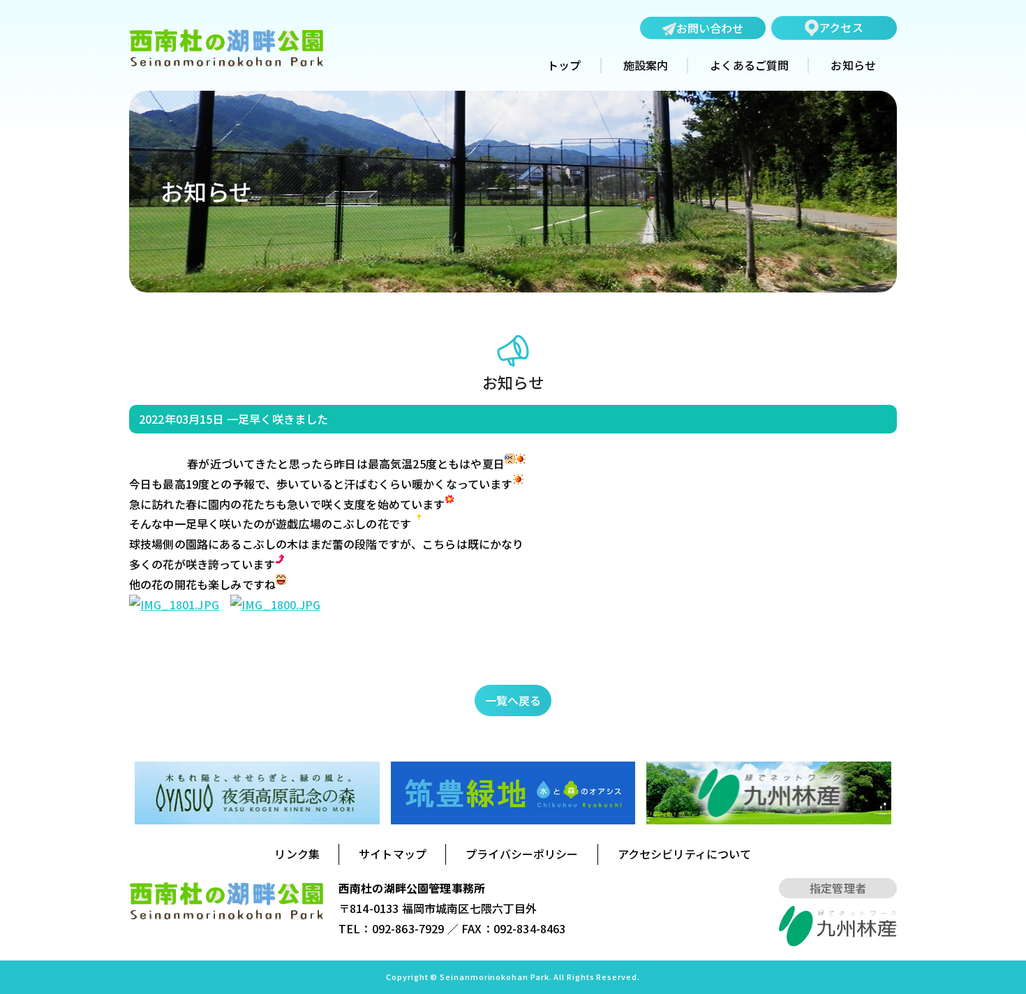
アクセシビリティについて (685, 853)
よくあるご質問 (749, 65)
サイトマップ (392, 853)
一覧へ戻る (513, 700)
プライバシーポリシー (522, 853)
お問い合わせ (710, 28)
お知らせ (853, 65)
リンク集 (297, 853)
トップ (564, 65)
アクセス (841, 27)
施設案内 (646, 65)
